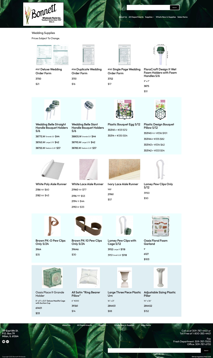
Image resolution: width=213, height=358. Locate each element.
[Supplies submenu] (153, 16)
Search (174, 7)
